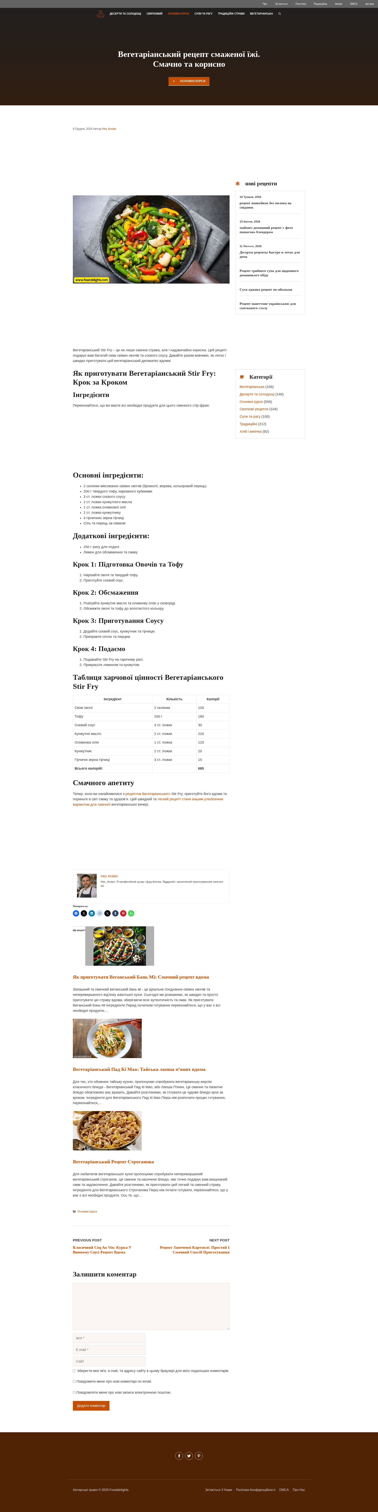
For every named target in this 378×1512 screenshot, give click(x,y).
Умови (338, 3)
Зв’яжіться (281, 3)
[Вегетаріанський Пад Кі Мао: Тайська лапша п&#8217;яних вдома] (107, 1057)
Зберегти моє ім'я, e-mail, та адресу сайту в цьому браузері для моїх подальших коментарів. (153, 1371)
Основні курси (178, 13)
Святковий (154, 13)
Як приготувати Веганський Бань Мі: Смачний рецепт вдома (141, 977)
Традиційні (248, 424)
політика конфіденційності (255, 1490)
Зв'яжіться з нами (218, 1490)
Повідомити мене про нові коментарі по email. (114, 1381)
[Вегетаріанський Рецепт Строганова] (107, 1149)
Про (265, 3)
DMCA (354, 3)
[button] (280, 14)
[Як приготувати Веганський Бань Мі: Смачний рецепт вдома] (119, 965)
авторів (369, 3)
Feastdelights (118, 1490)
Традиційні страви (231, 13)
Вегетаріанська (261, 13)
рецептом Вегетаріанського (147, 794)
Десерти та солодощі (125, 13)
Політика (301, 3)
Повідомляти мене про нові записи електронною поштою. (123, 1392)
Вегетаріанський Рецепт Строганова (113, 1161)
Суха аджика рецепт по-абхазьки (266, 289)
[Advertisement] (151, 165)
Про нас (299, 1490)
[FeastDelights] (100, 14)
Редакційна (320, 3)
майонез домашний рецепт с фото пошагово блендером (266, 230)
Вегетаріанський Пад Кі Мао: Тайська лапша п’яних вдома (139, 1069)
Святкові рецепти (254, 409)
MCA (285, 1490)
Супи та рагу (203, 13)
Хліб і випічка (251, 431)
